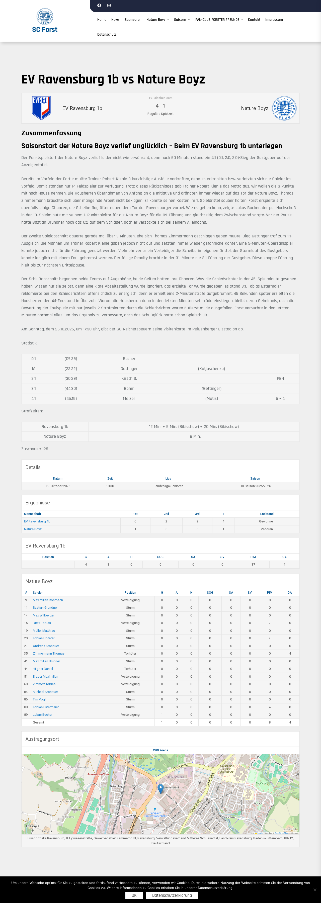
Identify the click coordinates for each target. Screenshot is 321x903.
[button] (160, 789)
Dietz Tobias (42, 623)
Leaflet (260, 833)
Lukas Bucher (42, 714)
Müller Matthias (44, 631)
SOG (160, 557)
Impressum (274, 20)
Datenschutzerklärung (172, 895)
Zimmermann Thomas (48, 653)
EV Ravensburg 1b (37, 521)
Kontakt (254, 20)
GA (284, 557)
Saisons (180, 20)
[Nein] (314, 889)
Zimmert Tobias (44, 684)
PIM (253, 557)
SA (193, 557)
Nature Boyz (155, 20)
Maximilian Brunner (46, 661)
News (115, 20)
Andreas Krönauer (46, 646)
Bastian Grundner (45, 607)
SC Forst (45, 29)
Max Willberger (43, 615)
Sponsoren (133, 20)
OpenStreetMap (281, 833)
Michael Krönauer (45, 692)
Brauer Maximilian (45, 676)
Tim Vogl (39, 699)
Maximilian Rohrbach (48, 600)
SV (222, 557)
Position (48, 557)
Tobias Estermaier (46, 707)
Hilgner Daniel (43, 669)
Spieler (38, 592)
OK (134, 895)
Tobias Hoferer (43, 638)
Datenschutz (106, 34)
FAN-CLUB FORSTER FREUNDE (217, 20)
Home (101, 20)
